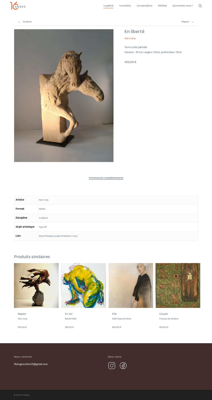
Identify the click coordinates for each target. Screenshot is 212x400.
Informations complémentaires (106, 177)
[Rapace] (36, 285)
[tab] (106, 177)
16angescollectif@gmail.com (31, 364)
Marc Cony (130, 38)
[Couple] (178, 285)
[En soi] (83, 285)
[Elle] (130, 285)
